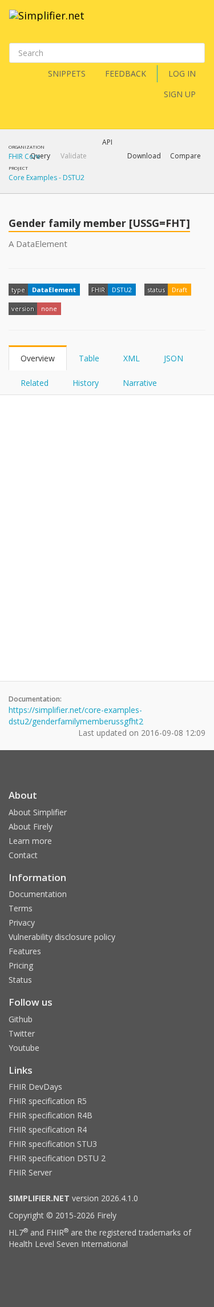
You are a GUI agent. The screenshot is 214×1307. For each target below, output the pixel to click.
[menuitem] (157, 186)
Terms (21, 908)
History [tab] (85, 382)
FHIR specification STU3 (53, 1143)
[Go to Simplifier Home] (46, 23)
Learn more (30, 840)
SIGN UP (180, 94)
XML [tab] (131, 358)
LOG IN (182, 73)
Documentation (38, 893)
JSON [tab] (173, 358)
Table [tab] (89, 358)
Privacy (22, 922)
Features (25, 951)
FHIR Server (30, 1172)
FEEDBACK (125, 73)
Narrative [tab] (140, 382)
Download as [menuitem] (88, 186)
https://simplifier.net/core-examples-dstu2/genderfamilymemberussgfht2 (76, 715)
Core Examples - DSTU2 (46, 177)
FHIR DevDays (35, 1086)
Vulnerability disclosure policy (62, 936)
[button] (40, 156)
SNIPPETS (67, 73)
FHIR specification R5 (48, 1100)
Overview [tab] (38, 358)
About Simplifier (38, 812)
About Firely (31, 826)
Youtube (24, 1047)
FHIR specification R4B (50, 1115)
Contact (23, 855)
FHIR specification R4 (48, 1129)
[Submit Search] (195, 53)
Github (21, 1019)
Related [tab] (35, 382)
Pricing (21, 965)
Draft (179, 289)
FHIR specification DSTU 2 (57, 1158)
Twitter (22, 1033)
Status (20, 979)
